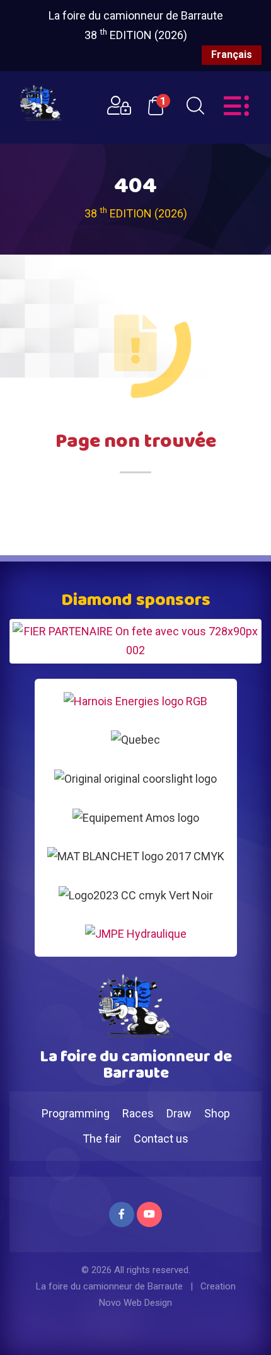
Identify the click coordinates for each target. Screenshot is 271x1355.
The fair (102, 1138)
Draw (179, 1113)
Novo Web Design (135, 1302)
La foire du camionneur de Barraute (136, 15)
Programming (76, 1113)
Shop (217, 1113)
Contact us (161, 1138)
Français (231, 55)
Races (138, 1113)
